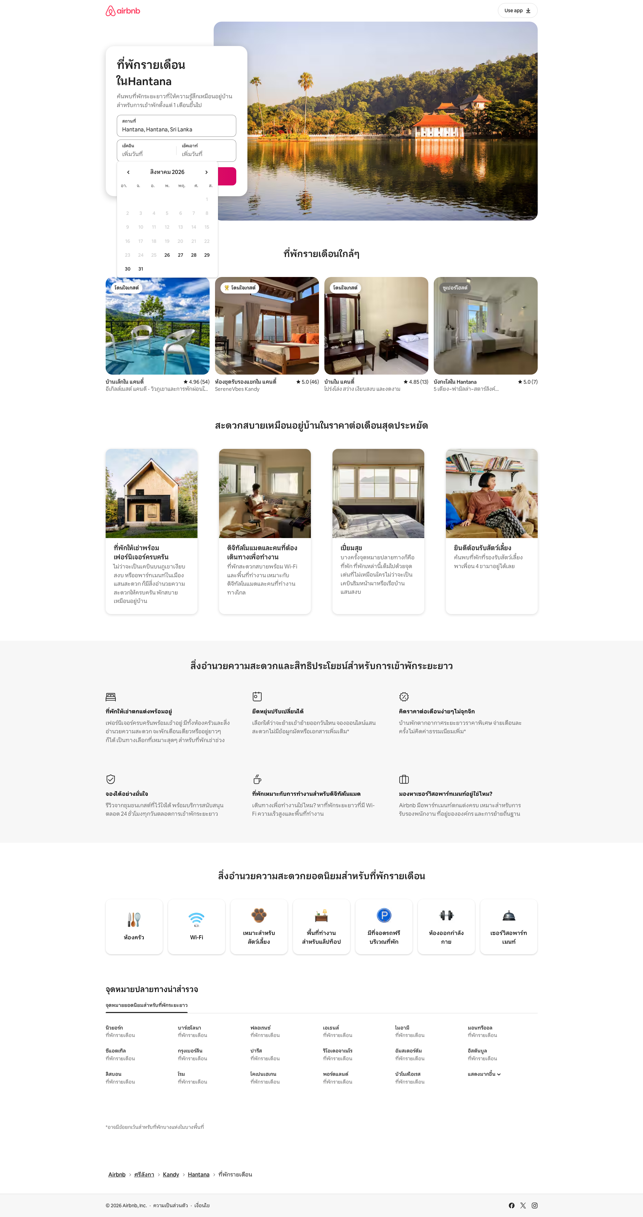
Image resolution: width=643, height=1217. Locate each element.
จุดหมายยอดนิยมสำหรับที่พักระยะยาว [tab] (147, 1005)
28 (193, 255)
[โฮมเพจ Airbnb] (123, 10)
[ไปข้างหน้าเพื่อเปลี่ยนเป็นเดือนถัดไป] (206, 172)
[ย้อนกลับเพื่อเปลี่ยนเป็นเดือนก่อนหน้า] (129, 172)
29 (207, 255)
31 (140, 269)
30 (128, 269)
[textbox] (146, 154)
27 (180, 255)
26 (167, 255)
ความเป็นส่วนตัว (170, 1205)
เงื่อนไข (202, 1205)
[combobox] (176, 129)
